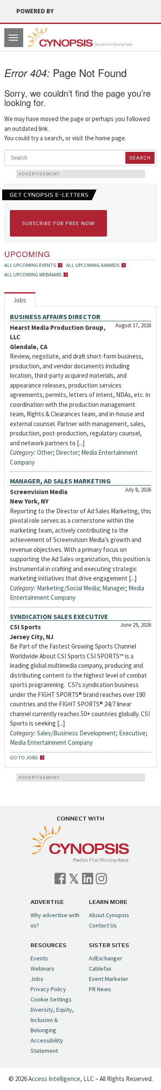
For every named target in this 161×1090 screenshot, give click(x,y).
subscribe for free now (58, 223)
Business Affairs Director (55, 316)
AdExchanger (105, 958)
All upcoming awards (92, 265)
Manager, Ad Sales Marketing (60, 481)
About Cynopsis (109, 915)
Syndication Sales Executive (59, 616)
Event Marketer (108, 979)
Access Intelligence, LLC (61, 1079)
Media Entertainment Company (51, 742)
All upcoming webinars (32, 274)
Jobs (19, 300)
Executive (132, 733)
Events (39, 958)
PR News (100, 989)
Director (67, 452)
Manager (113, 588)
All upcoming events (30, 265)
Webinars (42, 968)
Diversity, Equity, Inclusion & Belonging (52, 1020)
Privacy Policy (48, 989)
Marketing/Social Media (68, 588)
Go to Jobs (24, 757)
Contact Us (103, 925)
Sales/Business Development (76, 733)
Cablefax (100, 968)
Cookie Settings (51, 999)
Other (45, 452)
